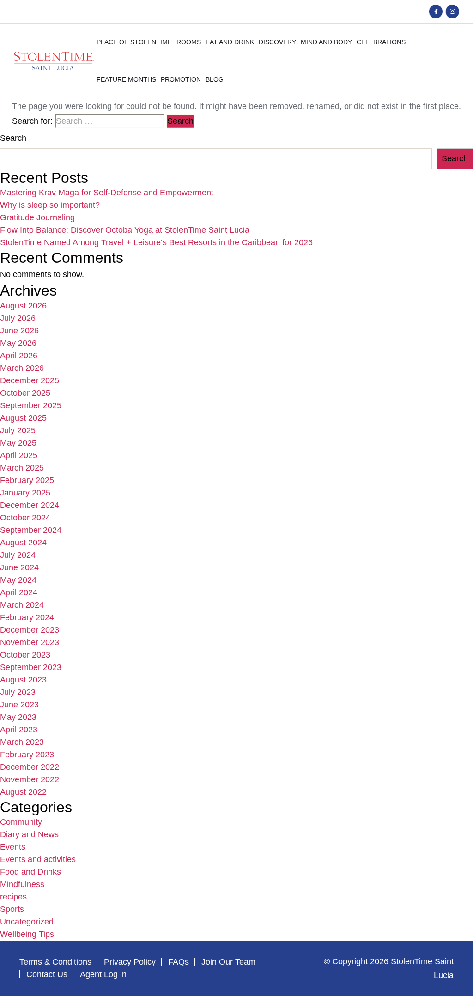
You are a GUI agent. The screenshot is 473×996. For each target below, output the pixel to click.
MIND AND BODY (326, 42)
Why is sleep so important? (50, 205)
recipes (13, 896)
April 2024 (18, 592)
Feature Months (126, 79)
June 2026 (19, 330)
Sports (12, 909)
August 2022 (23, 792)
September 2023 (30, 667)
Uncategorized (27, 921)
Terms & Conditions (55, 962)
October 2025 (25, 393)
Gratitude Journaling (37, 217)
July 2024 (18, 555)
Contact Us (46, 974)
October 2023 (25, 654)
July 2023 (18, 692)
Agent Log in (103, 974)
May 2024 (18, 580)
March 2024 (22, 605)
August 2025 (23, 418)
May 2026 (18, 343)
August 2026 (23, 305)
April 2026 (18, 355)
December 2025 (29, 380)
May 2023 (18, 717)
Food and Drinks (30, 871)
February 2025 (27, 480)
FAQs (178, 962)
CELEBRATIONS (381, 42)
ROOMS (188, 42)
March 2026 (22, 368)
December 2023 (29, 629)
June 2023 (19, 704)
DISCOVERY (277, 42)
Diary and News (29, 834)
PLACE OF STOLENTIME (134, 42)
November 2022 (29, 779)
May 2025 (18, 442)
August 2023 (23, 679)
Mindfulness (22, 884)
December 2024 (29, 505)
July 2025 (18, 430)
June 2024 (19, 567)
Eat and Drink (230, 42)
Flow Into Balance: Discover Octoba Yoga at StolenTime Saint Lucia (124, 230)
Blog (215, 79)
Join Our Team (228, 962)
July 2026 (18, 318)
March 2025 (22, 467)
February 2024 (27, 617)
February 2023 (27, 754)
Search (13, 138)
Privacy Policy (130, 962)
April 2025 (18, 455)
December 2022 (29, 767)
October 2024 (25, 517)
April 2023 (18, 729)
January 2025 (25, 492)
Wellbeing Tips (27, 934)
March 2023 (22, 742)
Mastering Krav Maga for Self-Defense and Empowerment (106, 192)
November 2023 (29, 642)
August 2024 (23, 542)
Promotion (181, 79)
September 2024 (30, 530)
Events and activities (38, 859)
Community (21, 822)
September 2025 (30, 405)
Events (12, 846)
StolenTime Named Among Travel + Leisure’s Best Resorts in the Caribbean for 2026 (156, 242)
